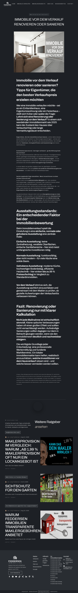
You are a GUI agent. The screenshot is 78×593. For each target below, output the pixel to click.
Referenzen (46, 565)
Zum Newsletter (15, 572)
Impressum (25, 591)
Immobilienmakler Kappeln (55, 569)
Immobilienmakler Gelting (55, 560)
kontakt (70, 3)
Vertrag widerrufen (44, 591)
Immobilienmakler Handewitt (56, 571)
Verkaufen (35, 558)
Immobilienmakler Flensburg (56, 583)
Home (13, 3)
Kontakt (35, 569)
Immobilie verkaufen (23, 3)
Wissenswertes (60, 3)
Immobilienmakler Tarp (55, 567)
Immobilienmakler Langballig (56, 564)
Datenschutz (53, 591)
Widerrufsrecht (33, 591)
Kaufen (35, 561)
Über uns (50, 3)
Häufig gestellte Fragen (45, 560)
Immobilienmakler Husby (55, 562)
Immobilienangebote (38, 3)
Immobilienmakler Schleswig (56, 581)
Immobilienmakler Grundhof (56, 565)
